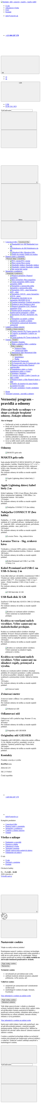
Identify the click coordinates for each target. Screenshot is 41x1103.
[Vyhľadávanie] (19, 121)
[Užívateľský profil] (18, 164)
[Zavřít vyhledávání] (19, 139)
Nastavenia (5, 966)
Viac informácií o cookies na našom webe (16, 996)
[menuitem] (6, 77)
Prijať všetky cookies (9, 963)
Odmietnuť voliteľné (8, 1002)
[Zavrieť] (19, 1093)
